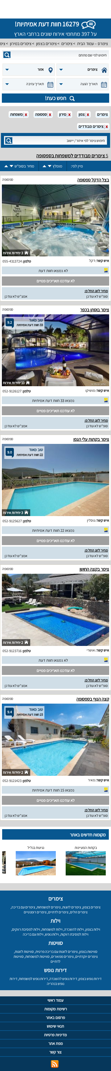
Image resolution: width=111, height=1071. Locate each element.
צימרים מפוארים (62, 956)
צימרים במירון (20, 43)
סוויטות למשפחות (37, 956)
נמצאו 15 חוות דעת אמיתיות (53, 790)
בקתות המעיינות (86, 847)
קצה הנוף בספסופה (92, 699)
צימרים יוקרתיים (86, 956)
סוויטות (55, 942)
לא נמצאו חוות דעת (53, 270)
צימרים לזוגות (71, 907)
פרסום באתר (55, 1017)
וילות (55, 920)
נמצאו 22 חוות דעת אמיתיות (53, 530)
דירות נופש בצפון (90, 978)
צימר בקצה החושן (94, 569)
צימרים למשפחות (49, 907)
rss (55, 1064)
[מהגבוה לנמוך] (49, 166)
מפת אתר (55, 1043)
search (6, 55)
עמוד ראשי (55, 1000)
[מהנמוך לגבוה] (44, 166)
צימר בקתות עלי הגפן (91, 439)
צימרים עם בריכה (23, 907)
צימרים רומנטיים (35, 912)
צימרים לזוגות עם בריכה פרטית (56, 951)
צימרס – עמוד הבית (92, 43)
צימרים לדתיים (58, 912)
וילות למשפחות (52, 929)
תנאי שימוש (55, 1026)
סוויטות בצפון (88, 951)
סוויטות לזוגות (24, 951)
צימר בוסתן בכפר (94, 309)
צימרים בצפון (46, 43)
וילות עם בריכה (33, 934)
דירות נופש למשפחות (33, 978)
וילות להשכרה (74, 929)
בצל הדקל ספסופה (93, 180)
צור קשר (55, 1052)
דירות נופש (55, 970)
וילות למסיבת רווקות (74, 934)
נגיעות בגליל (35, 847)
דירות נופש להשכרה (63, 978)
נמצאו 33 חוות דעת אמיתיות (53, 400)
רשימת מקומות (55, 1008)
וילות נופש (52, 934)
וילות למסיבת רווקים (26, 929)
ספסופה (7, 179)
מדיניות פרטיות (55, 1034)
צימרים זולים (79, 912)
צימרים (66, 43)
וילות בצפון (92, 929)
